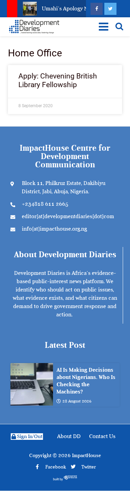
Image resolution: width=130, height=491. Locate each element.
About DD (69, 436)
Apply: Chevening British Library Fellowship (57, 80)
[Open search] (119, 26)
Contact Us (102, 436)
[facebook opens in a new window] (96, 9)
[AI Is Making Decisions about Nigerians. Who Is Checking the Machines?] (31, 384)
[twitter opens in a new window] (110, 9)
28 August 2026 (77, 401)
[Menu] (102, 26)
